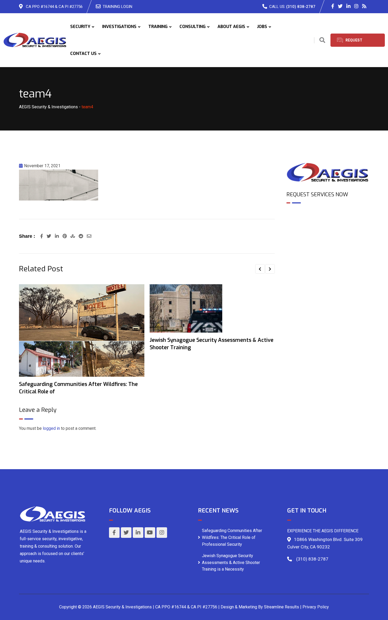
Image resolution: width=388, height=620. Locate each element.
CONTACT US (83, 53)
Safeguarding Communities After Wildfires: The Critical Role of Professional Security (232, 537)
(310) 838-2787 (300, 6)
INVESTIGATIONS (119, 26)
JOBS (262, 26)
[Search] (322, 40)
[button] (260, 269)
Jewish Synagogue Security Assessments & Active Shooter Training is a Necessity (231, 562)
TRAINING (158, 26)
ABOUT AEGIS (231, 26)
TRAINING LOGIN (117, 6)
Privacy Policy (315, 606)
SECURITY (80, 26)
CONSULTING (192, 26)
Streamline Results (281, 606)
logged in (51, 428)
